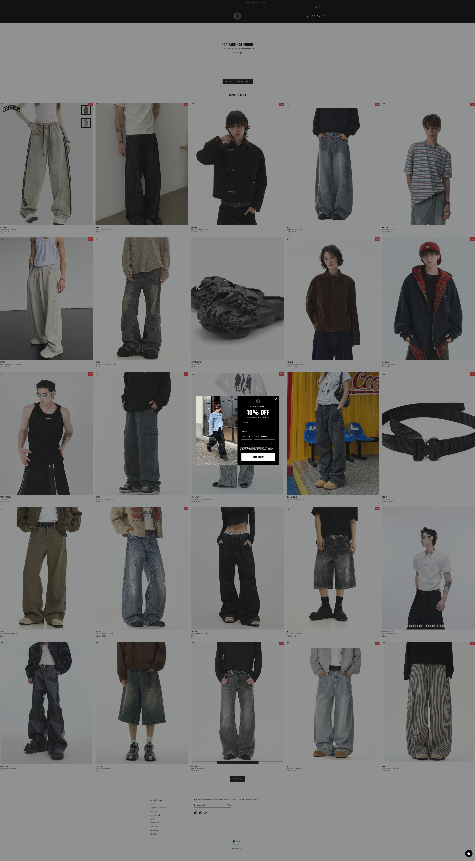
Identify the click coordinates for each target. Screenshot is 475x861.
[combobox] (246, 437)
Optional (244, 431)
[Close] (276, 399)
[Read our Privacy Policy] (274, 447)
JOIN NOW (258, 456)
